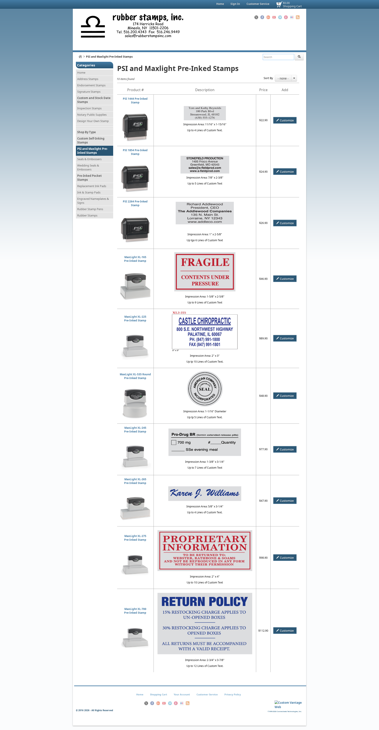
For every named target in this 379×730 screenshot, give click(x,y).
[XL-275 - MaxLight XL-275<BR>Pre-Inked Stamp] (135, 551)
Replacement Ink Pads (91, 186)
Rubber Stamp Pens (90, 209)
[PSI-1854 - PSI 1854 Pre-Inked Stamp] (135, 165)
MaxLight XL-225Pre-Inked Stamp (135, 318)
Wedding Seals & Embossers (88, 167)
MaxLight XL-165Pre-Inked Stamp (135, 259)
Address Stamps (87, 79)
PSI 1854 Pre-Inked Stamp (135, 152)
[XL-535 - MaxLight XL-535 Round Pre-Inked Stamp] (135, 389)
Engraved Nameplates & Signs (93, 201)
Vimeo (280, 17)
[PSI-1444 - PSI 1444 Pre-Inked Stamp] (135, 113)
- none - (283, 78)
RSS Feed (298, 17)
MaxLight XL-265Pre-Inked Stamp (135, 481)
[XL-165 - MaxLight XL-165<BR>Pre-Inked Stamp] (135, 272)
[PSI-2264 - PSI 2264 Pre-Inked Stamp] (135, 216)
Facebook (262, 17)
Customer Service (258, 4)
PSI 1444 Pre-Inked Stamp (135, 100)
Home (220, 4)
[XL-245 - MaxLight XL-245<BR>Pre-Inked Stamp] (135, 443)
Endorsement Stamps (91, 85)
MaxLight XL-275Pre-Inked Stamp (135, 538)
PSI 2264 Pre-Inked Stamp (135, 203)
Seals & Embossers (89, 159)
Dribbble (286, 17)
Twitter (256, 17)
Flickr (292, 17)
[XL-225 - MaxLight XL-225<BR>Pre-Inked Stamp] (135, 331)
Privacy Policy (232, 694)
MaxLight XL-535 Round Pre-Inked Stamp (135, 376)
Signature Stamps (88, 92)
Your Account (182, 694)
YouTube (274, 17)
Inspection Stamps (89, 108)
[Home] (80, 56)
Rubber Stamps (87, 215)
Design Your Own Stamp (93, 121)
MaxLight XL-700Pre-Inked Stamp (135, 611)
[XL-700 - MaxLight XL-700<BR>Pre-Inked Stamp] (135, 624)
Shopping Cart (292, 6)
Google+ (268, 17)
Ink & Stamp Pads (88, 192)
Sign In (235, 4)
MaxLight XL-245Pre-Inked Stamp (135, 429)
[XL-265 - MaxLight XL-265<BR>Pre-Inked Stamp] (135, 494)
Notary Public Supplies (92, 115)
